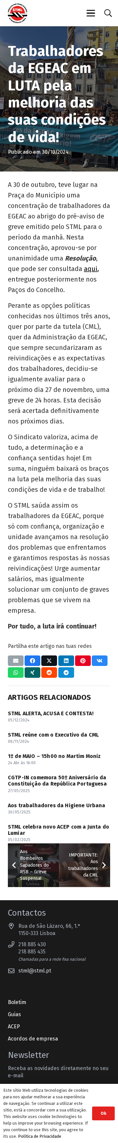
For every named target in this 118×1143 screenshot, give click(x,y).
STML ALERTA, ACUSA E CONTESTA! (50, 713)
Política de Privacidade (39, 1136)
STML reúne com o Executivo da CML (53, 735)
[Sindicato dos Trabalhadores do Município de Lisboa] (17, 13)
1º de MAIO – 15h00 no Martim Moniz (54, 756)
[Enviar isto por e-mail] (16, 660)
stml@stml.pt (34, 971)
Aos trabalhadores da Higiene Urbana (57, 805)
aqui (90, 269)
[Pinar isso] (83, 660)
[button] (91, 13)
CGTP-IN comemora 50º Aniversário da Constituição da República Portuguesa (57, 780)
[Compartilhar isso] (32, 660)
